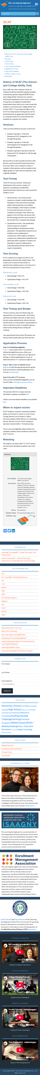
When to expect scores (13, 74)
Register (6, 367)
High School (14, 709)
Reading (15, 715)
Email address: (7, 681)
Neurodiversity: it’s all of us (12, 628)
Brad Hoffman (6, 919)
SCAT (4, 608)
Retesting (8, 76)
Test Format (9, 61)
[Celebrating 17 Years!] (20, 779)
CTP (3, 584)
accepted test (13, 372)
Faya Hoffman (20, 919)
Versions (8, 59)
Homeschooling (6, 732)
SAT (3, 604)
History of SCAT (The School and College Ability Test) (18, 55)
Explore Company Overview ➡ (20, 965)
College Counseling (24, 729)
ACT (3, 574)
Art (23, 726)
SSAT (4, 615)
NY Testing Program (9, 598)
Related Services (8, 745)
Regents (4, 601)
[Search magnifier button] (37, 13)
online (15, 382)
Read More (32, 929)
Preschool (25, 719)
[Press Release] (20, 908)
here (27, 394)
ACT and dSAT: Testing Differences (14, 577)
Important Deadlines (12, 71)
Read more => (31, 806)
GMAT (4, 587)
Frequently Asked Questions (12, 749)
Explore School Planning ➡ (20, 997)
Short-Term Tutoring (9, 631)
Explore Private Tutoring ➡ (20, 1030)
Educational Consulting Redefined (14, 638)
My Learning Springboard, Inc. (25, 1071)
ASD (22, 706)
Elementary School (11, 705)
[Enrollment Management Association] (20, 860)
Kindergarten (16, 726)
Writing (16, 719)
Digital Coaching (25, 710)
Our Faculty (6, 755)
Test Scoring (9, 64)
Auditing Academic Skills (11, 647)
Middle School (18, 722)
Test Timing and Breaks (13, 66)
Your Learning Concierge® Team (13, 635)
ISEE (3, 594)
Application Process (12, 69)
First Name (6, 664)
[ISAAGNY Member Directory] (20, 820)
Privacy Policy (7, 752)
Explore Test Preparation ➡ (20, 1063)
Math (26, 706)
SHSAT (4, 611)
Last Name (5, 672)
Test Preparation (14, 713)
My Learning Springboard (20, 3)
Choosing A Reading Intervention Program (17, 651)
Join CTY (6, 350)
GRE (3, 591)
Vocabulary (6, 723)
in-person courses (26, 382)
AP (3, 580)
